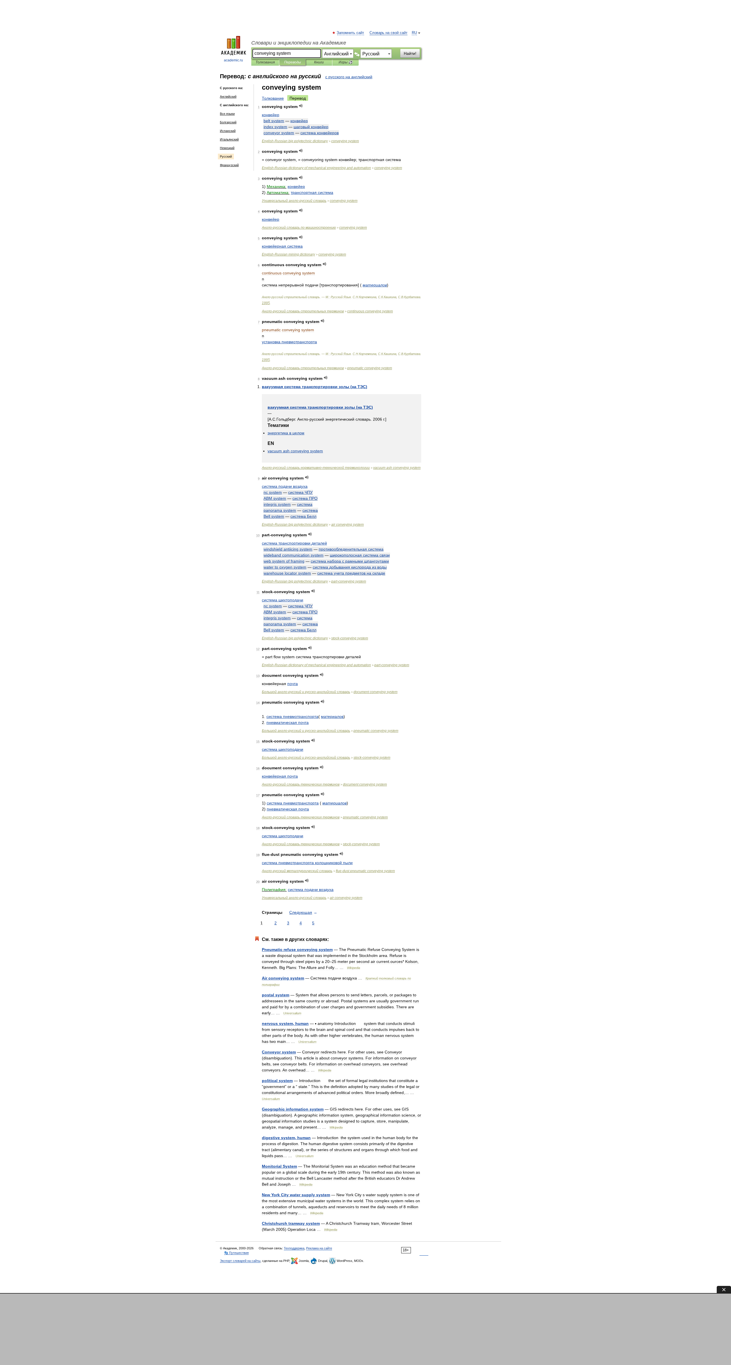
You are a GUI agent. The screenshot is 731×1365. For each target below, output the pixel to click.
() (314, 386)
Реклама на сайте (319, 1248)
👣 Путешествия (236, 1252)
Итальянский (229, 139)
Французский (229, 165)
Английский (228, 96)
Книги (319, 62)
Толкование (273, 98)
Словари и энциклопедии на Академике (298, 43)
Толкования (265, 62)
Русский (226, 156)
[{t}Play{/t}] (301, 106)
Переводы (292, 62)
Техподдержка (294, 1248)
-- (316, 468)
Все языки (227, 113)
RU (414, 33)
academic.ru (233, 60)
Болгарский (228, 122)
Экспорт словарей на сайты (240, 1260)
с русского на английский (348, 77)
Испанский (228, 131)
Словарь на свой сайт (388, 33)
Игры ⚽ (346, 62)
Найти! (410, 53)
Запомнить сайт (350, 33)
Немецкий (227, 148)
